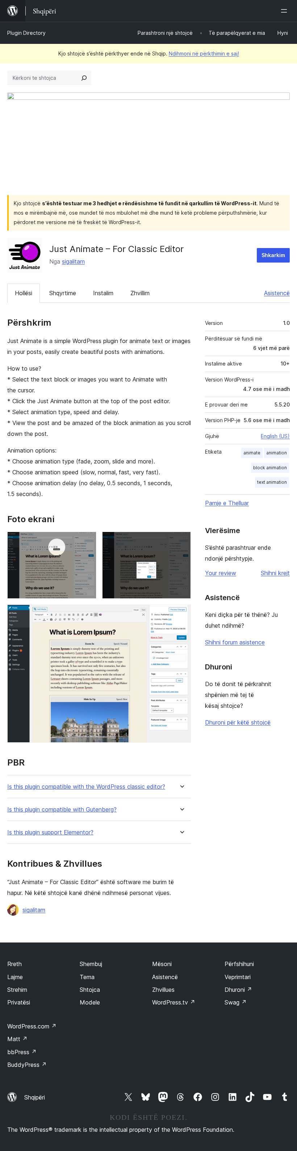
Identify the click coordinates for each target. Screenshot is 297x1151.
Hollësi (23, 293)
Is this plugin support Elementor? (50, 832)
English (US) (275, 436)
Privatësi (18, 1002)
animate (251, 452)
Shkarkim (273, 255)
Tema (87, 977)
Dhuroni (238, 989)
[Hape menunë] (285, 11)
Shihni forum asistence (235, 642)
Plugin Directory (26, 33)
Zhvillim (140, 293)
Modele (90, 1002)
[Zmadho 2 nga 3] (181, 541)
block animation (270, 467)
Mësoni (162, 964)
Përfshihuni (239, 964)
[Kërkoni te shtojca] (84, 78)
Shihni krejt (275, 573)
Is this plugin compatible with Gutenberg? (62, 809)
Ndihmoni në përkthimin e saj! (204, 53)
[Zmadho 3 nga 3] (181, 614)
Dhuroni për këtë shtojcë (238, 722)
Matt (17, 1039)
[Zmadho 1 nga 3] (86, 541)
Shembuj (91, 964)
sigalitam (73, 261)
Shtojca (90, 989)
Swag (236, 1002)
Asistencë (277, 293)
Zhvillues (163, 989)
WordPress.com (32, 1026)
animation (276, 452)
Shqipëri (34, 1097)
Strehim (17, 989)
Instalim (103, 293)
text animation (272, 482)
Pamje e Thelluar (227, 503)
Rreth (14, 964)
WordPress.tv (173, 1002)
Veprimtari (238, 977)
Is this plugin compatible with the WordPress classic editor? (86, 786)
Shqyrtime (62, 293)
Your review (220, 573)
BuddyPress (27, 1064)
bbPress (22, 1052)
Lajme (15, 977)
